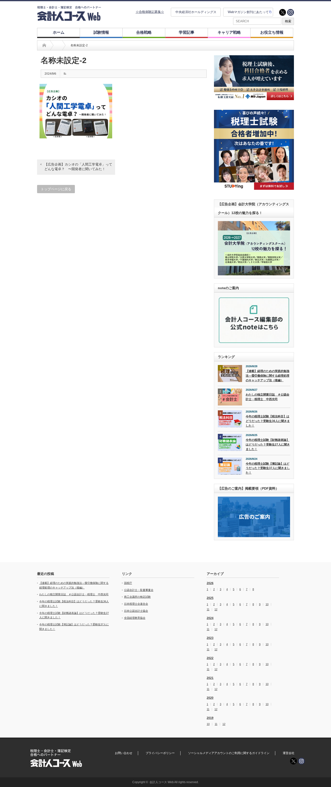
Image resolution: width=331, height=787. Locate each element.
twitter (282, 12)
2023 (210, 638)
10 (267, 604)
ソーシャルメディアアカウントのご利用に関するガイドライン (228, 753)
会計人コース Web (162, 782)
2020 (210, 698)
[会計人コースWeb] (69, 19)
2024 (210, 618)
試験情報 (101, 32)
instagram (290, 12)
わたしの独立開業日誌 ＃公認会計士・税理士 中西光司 (267, 397)
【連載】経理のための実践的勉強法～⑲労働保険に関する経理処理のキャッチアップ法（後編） (267, 375)
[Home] (44, 45)
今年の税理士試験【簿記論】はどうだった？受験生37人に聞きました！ (268, 468)
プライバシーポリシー (160, 753)
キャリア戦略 (229, 32)
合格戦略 (144, 32)
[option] (254, 77)
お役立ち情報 (272, 32)
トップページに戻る (56, 189)
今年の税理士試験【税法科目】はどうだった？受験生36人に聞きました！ (268, 421)
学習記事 (186, 32)
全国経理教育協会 (134, 617)
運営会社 (288, 753)
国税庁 (128, 582)
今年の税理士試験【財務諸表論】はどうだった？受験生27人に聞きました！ (268, 444)
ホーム (58, 32)
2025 (210, 598)
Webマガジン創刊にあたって (248, 12)
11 (208, 609)
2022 (210, 658)
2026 (210, 583)
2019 (210, 718)
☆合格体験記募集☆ (150, 12)
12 (215, 609)
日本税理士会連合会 (136, 603)
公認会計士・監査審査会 (138, 589)
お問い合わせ (123, 753)
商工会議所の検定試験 (137, 596)
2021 (210, 678)
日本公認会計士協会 (136, 610)
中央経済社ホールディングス (195, 12)
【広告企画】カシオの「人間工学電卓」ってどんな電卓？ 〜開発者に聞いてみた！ (78, 166)
